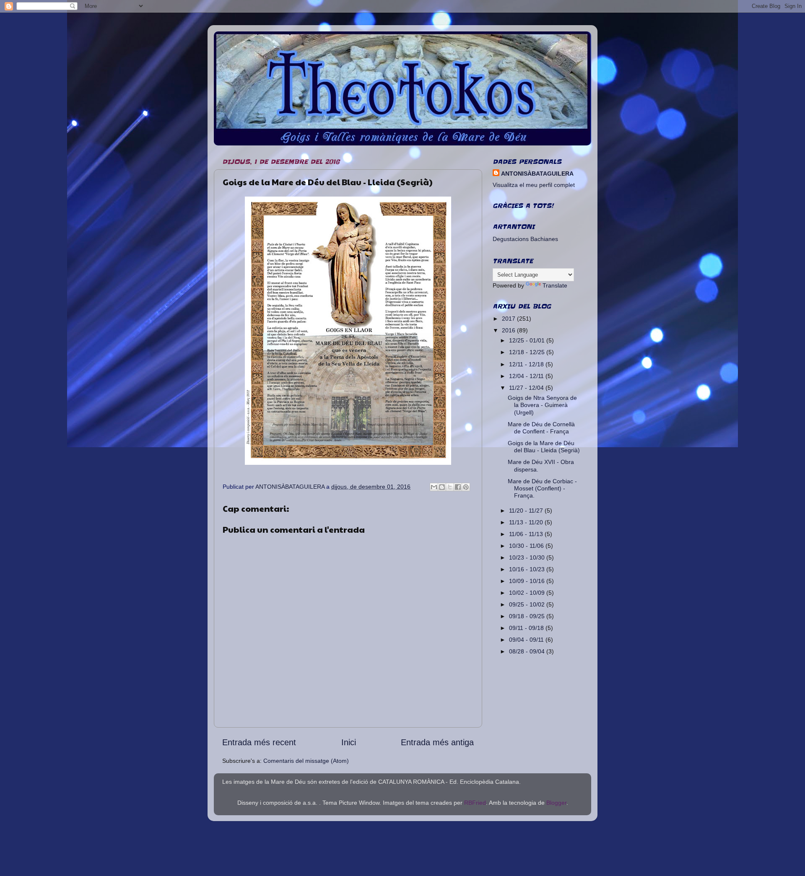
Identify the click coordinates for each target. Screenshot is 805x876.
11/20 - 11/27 (527, 510)
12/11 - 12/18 (527, 364)
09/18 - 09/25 (527, 616)
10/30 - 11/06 (527, 545)
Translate (555, 285)
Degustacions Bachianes (525, 239)
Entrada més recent (259, 742)
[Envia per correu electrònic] (434, 487)
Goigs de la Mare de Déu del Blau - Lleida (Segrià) (544, 447)
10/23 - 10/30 (527, 557)
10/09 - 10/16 (527, 581)
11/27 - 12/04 (527, 387)
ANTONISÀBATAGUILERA (537, 173)
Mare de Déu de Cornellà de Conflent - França (541, 428)
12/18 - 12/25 (527, 352)
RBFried (475, 802)
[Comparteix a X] (450, 487)
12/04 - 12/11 (527, 376)
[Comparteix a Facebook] (458, 487)
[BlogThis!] (442, 487)
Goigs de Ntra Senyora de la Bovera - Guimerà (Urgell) (542, 405)
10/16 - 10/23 (527, 569)
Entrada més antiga (437, 742)
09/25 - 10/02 (527, 604)
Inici (348, 742)
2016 (509, 330)
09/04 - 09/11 (527, 639)
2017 (509, 318)
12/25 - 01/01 (527, 340)
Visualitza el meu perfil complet (534, 184)
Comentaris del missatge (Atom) (306, 760)
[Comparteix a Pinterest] (466, 487)
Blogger (556, 802)
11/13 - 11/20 (527, 522)
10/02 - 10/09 (527, 592)
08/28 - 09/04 (527, 651)
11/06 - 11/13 (527, 534)
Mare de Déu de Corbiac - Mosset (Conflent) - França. (542, 488)
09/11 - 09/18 (527, 628)
